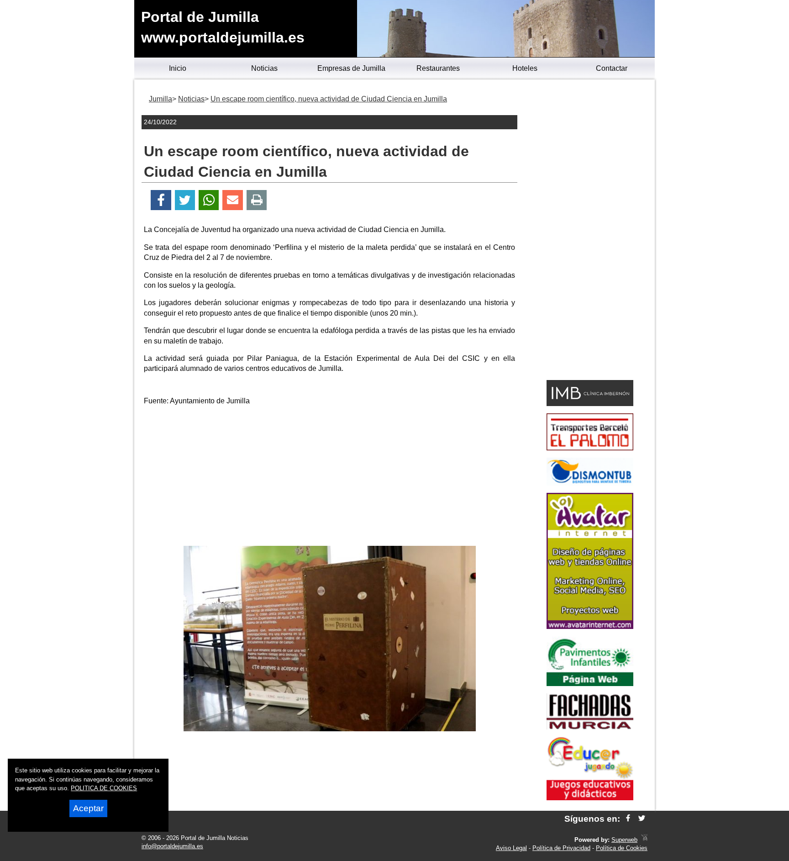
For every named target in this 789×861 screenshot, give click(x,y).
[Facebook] (161, 200)
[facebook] (628, 819)
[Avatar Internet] (590, 626)
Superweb (624, 839)
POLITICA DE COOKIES (104, 788)
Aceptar (88, 808)
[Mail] (232, 200)
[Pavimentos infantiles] (590, 683)
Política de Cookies (621, 848)
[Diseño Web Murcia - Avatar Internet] (644, 839)
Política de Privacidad (561, 848)
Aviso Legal (511, 848)
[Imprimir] (257, 200)
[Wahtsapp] (209, 200)
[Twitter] (185, 200)
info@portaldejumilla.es (172, 846)
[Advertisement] (329, 477)
